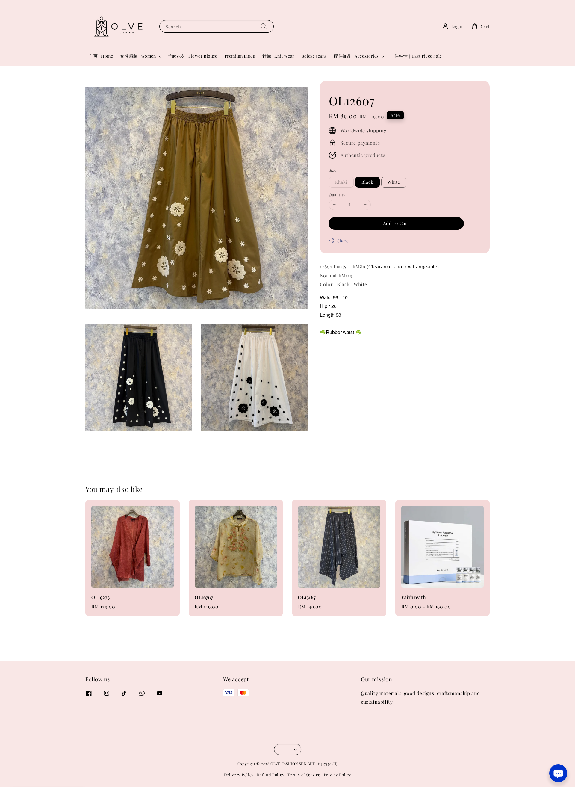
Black (367, 182)
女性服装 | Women (138, 56)
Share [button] (343, 240)
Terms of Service (304, 774)
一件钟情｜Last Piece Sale (416, 56)
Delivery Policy (239, 774)
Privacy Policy (337, 774)
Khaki (341, 182)
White (394, 182)
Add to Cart (396, 223)
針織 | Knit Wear (278, 56)
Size (333, 169)
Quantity (337, 194)
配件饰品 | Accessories (356, 56)
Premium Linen (240, 56)
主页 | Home (101, 56)
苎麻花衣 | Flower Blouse (192, 56)
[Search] (263, 26)
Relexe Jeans (314, 56)
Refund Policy (270, 774)
